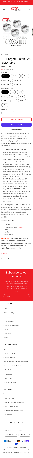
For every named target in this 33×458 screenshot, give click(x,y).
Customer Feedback (10, 357)
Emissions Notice (9, 398)
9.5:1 (20, 92)
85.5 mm (6, 80)
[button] (4, 9)
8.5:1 (5, 92)
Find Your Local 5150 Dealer (12, 366)
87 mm (16, 84)
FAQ (5, 349)
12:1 (13, 100)
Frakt (2, 69)
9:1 (13, 92)
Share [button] (5, 253)
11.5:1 (5, 100)
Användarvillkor (7, 452)
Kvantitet (4, 109)
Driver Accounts (9, 321)
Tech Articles (8, 394)
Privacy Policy (8, 378)
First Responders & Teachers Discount (16, 361)
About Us (6, 308)
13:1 (4, 105)
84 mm (5, 76)
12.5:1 (22, 100)
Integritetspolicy (26, 449)
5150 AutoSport (15, 447)
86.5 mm (6, 84)
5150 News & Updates (11, 313)
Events (6, 337)
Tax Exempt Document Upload (13, 410)
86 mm (16, 80)
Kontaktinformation (26, 452)
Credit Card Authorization (11, 406)
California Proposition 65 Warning (14, 402)
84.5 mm (16, 76)
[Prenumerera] (27, 296)
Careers (6, 329)
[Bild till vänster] (12, 50)
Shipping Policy (8, 374)
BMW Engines (8, 414)
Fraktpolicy (17, 452)
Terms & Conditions (10, 382)
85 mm (25, 76)
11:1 (21, 96)
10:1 (4, 96)
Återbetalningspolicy (14, 449)
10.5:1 (13, 96)
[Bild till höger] (20, 50)
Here (20, 227)
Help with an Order (9, 353)
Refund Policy (8, 370)
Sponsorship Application (11, 325)
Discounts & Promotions (11, 317)
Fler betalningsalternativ (16, 129)
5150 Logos (7, 333)
